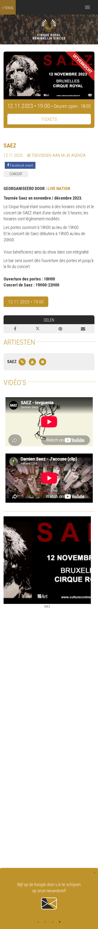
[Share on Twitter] (37, 328)
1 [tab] (38, 921)
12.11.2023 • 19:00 (26, 301)
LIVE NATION (59, 188)
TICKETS (49, 119)
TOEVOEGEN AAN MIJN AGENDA (58, 155)
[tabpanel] (49, 896)
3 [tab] (52, 921)
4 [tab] (59, 921)
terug (8, 8)
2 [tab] (45, 921)
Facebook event (21, 165)
